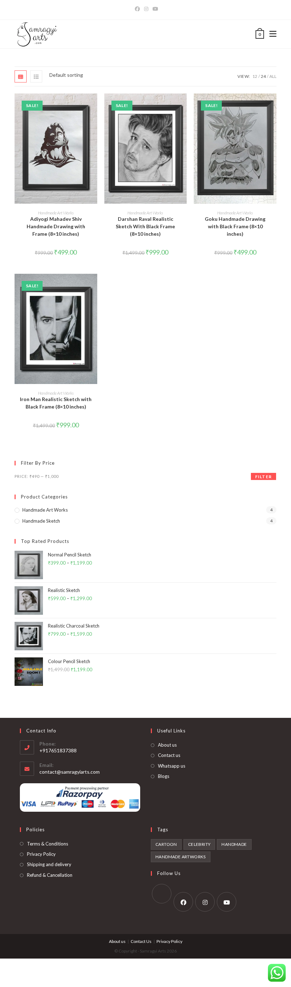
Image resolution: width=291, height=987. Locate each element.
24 (263, 76)
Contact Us (141, 941)
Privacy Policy (41, 854)
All (272, 76)
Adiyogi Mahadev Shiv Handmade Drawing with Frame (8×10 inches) (56, 226)
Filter (263, 476)
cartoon (166, 844)
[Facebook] (137, 9)
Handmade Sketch (41, 521)
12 (254, 76)
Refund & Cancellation (49, 875)
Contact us (169, 755)
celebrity (199, 844)
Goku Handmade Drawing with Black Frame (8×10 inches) (235, 226)
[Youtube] (155, 9)
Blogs (163, 776)
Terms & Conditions (47, 844)
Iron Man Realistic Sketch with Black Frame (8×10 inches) (56, 403)
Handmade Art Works (56, 212)
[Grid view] (21, 76)
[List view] (36, 76)
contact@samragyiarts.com (69, 772)
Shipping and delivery (49, 864)
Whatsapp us (171, 766)
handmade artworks (180, 856)
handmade (234, 844)
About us (167, 745)
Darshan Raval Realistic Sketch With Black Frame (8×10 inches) (145, 226)
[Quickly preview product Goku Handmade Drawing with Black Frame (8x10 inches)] (273, 106)
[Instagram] (146, 9)
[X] (161, 893)
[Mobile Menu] (270, 34)
